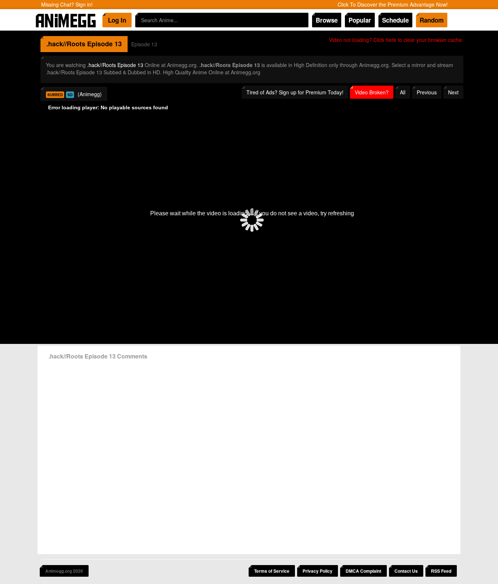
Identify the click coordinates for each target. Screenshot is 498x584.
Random (432, 20)
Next (453, 92)
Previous (427, 92)
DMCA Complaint (363, 571)
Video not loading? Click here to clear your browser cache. (396, 39)
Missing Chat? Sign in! (67, 4)
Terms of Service (271, 571)
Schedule (395, 20)
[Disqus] (249, 454)
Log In (117, 20)
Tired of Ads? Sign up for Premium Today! (294, 92)
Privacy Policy (317, 571)
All (402, 92)
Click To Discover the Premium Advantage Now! (393, 4)
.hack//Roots (65, 43)
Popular (360, 20)
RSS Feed (441, 571)
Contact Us (406, 571)
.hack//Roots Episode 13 (115, 64)
